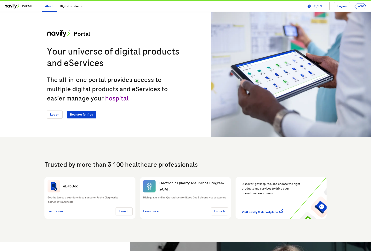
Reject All (285, 240)
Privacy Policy (68, 243)
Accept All (312, 240)
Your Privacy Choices (257, 240)
